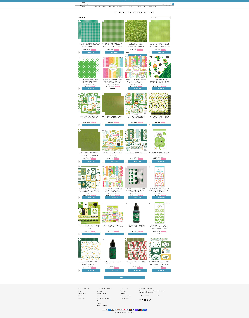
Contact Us (124, 293)
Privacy (99, 303)
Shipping (99, 291)
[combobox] (124, 4)
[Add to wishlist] (79, 21)
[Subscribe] (158, 296)
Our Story (123, 291)
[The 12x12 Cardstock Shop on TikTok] (150, 300)
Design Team (81, 293)
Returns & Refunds (102, 293)
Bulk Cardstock (125, 298)
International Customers (103, 298)
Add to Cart (91, 52)
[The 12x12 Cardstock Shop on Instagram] (140, 300)
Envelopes (111, 6)
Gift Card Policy (101, 296)
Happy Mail (81, 298)
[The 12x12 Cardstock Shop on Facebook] (142, 300)
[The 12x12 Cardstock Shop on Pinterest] (147, 300)
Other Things (121, 6)
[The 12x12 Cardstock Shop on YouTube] (145, 300)
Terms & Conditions (102, 305)
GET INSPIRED (152, 6)
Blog (79, 291)
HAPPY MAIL (132, 6)
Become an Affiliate (126, 296)
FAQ (98, 301)
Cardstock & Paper (99, 6)
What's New (142, 6)
